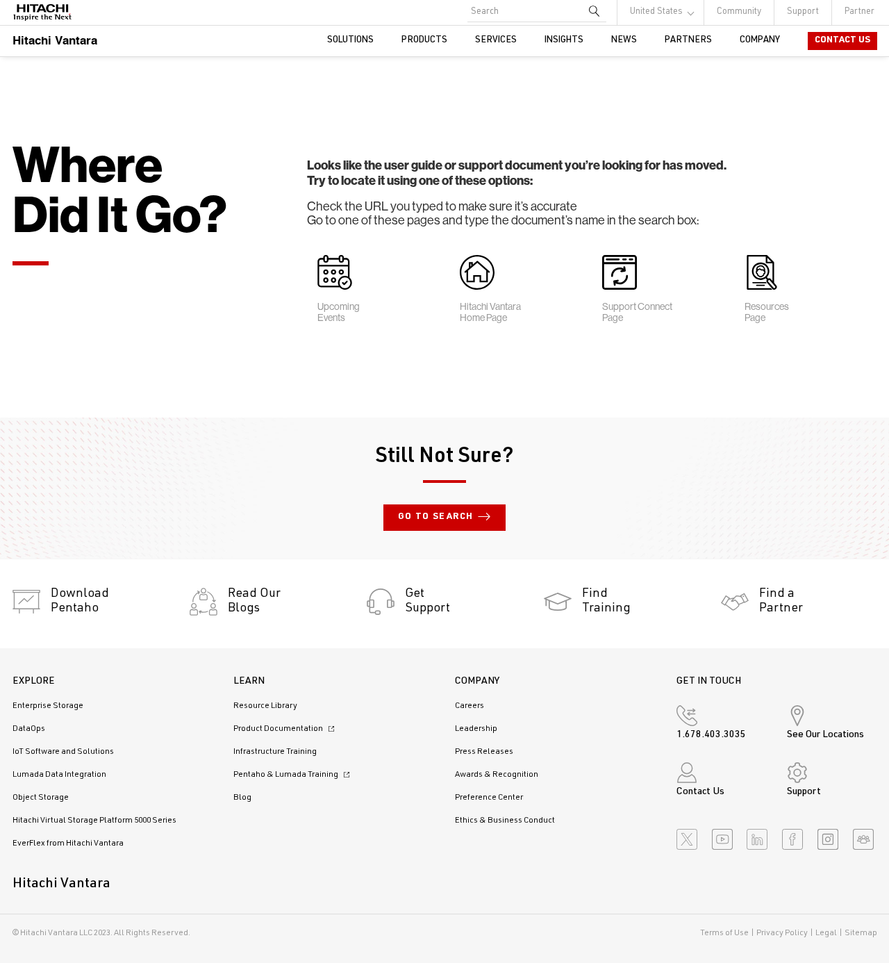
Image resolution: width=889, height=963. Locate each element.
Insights (564, 40)
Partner (859, 12)
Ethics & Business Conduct (505, 820)
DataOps (29, 729)
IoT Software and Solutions (63, 752)
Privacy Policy (782, 933)
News (624, 40)
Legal (826, 933)
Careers (469, 706)
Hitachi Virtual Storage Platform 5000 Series (94, 820)
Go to (436, 517)
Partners (688, 40)
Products (424, 40)
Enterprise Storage (48, 706)
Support (803, 12)
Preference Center (489, 797)
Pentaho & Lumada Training (286, 775)
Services (496, 40)
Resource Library (265, 706)
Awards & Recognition (496, 775)
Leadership (476, 729)
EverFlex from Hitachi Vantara (68, 843)
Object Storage (41, 797)
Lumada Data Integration (59, 775)
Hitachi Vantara (55, 40)
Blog (242, 797)
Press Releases (484, 752)
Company (760, 40)
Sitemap (861, 933)
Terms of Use (724, 933)
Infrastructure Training (275, 752)
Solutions (350, 40)
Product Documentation (278, 729)
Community (739, 12)
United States (656, 12)
